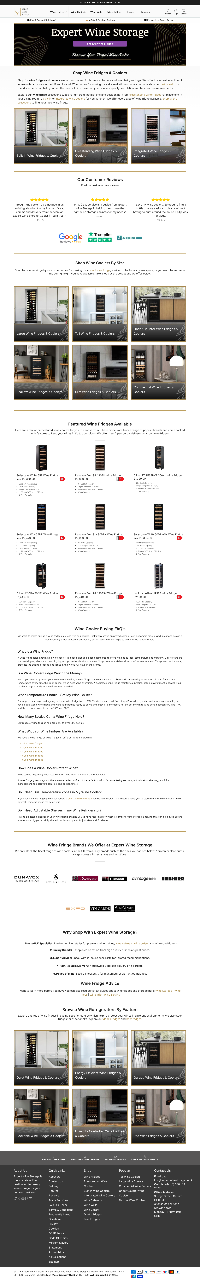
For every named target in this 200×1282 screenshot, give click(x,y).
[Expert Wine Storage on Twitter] (15, 1199)
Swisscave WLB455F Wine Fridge (37, 475)
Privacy (53, 1223)
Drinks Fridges (113, 11)
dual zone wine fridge (80, 798)
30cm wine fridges (32, 747)
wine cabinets (124, 943)
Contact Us (56, 1181)
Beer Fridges (92, 1219)
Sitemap (54, 1261)
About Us (54, 1176)
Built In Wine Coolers (97, 1190)
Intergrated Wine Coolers (99, 1195)
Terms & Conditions (61, 1209)
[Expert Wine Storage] (22, 12)
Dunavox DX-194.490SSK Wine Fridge (98, 593)
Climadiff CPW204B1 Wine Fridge (37, 593)
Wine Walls (96, 11)
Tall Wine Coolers (129, 1176)
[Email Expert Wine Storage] (30, 1199)
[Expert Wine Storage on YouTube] (23, 1199)
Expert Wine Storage (33, 1271)
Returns (53, 1190)
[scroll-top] (100, 1262)
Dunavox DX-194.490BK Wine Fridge (98, 475)
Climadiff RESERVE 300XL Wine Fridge (158, 475)
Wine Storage (163, 990)
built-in (47, 98)
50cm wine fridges (32, 755)
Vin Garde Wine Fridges (92, 900)
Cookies (54, 1228)
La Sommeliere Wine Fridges (77, 868)
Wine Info (96, 994)
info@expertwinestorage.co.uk (173, 1180)
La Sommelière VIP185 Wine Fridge (155, 593)
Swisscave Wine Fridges (50, 877)
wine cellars (141, 943)
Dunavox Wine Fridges (21, 868)
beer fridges (133, 1018)
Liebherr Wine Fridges (168, 874)
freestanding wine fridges (145, 94)
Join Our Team (58, 1204)
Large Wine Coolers (131, 1181)
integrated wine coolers (70, 98)
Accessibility (56, 1252)
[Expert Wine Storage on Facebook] (19, 1199)
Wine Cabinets (78, 11)
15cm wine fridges (32, 743)
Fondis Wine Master (118, 900)
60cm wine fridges (32, 759)
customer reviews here (105, 185)
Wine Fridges (57, 11)
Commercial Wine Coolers (135, 1186)
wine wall (167, 84)
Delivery (54, 1186)
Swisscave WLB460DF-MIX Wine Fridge (158, 534)
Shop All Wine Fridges (100, 43)
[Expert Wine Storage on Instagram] (27, 1199)
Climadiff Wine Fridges (109, 868)
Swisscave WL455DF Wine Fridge (37, 534)
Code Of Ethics (58, 1238)
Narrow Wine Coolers (132, 1200)
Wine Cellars (91, 1209)
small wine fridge (99, 270)
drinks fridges (111, 1018)
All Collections (57, 1256)
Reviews (145, 11)
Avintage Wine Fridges (139, 868)
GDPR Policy (56, 1233)
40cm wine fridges (32, 751)
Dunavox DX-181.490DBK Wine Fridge (98, 534)
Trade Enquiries (58, 1200)
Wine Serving (112, 994)
